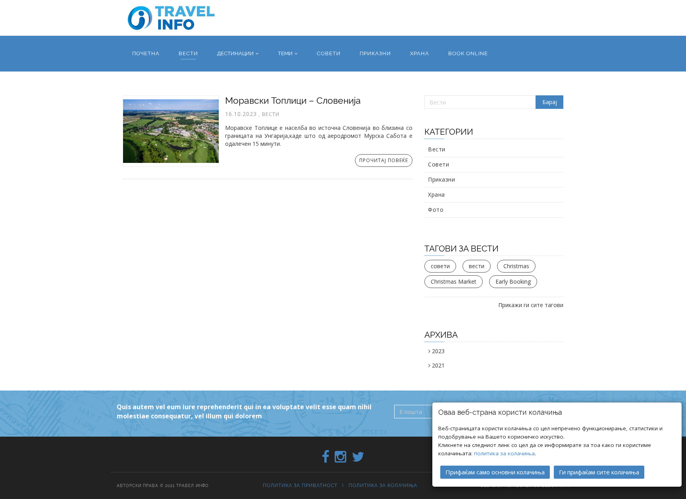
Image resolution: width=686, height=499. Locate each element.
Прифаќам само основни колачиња (495, 472)
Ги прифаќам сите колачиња (599, 472)
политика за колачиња (504, 453)
